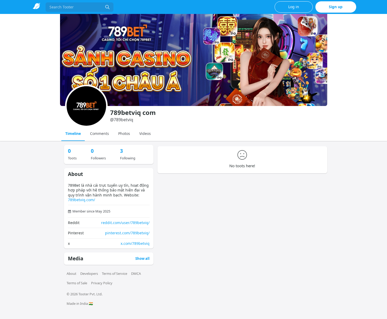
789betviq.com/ (81, 199)
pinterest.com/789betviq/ (127, 232)
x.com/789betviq (135, 243)
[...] (107, 7)
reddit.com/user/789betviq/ (125, 222)
